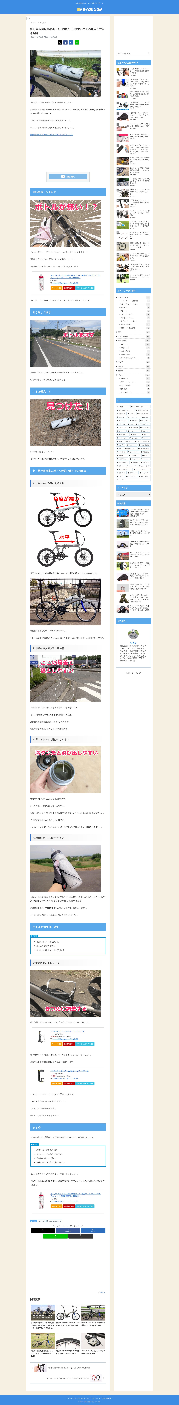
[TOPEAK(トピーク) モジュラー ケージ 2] (41, 1036)
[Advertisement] (68, 154)
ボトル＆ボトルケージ (55, 1221)
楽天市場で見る (69, 288)
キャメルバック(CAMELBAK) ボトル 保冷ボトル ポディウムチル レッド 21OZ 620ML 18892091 (75, 276)
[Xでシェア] (60, 42)
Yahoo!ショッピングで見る (85, 288)
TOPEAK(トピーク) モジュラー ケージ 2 (67, 1031)
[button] (80, 1236)
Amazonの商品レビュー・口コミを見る (65, 283)
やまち (133, 642)
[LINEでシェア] (77, 42)
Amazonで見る (56, 288)
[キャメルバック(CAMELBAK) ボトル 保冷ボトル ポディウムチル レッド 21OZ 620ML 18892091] (41, 282)
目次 (68, 176)
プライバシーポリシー (82, 1398)
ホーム (70, 1398)
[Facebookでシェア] (65, 42)
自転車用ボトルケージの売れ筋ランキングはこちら (51, 134)
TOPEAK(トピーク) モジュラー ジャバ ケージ (69, 1070)
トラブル (42, 1221)
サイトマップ (95, 1398)
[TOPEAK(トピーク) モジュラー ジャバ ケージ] (41, 1076)
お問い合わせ (106, 1398)
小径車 (34, 1221)
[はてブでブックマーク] (71, 42)
